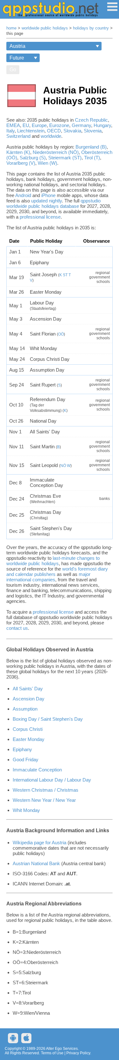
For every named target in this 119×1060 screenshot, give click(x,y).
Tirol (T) (92, 157)
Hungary (102, 125)
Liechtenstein (30, 130)
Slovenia (93, 130)
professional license (40, 217)
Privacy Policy (78, 1053)
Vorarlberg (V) (20, 163)
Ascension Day (28, 698)
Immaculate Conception (37, 769)
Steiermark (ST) (65, 157)
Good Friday (25, 759)
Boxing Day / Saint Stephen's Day (48, 719)
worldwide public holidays (45, 28)
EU (26, 125)
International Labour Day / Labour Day (52, 779)
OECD (54, 130)
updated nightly (46, 200)
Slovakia (72, 130)
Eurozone (59, 125)
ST (65, 275)
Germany (81, 125)
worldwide (51, 136)
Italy (10, 130)
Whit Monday (26, 810)
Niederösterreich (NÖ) (56, 152)
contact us (17, 628)
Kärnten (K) (18, 152)
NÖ (63, 465)
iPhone (48, 195)
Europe (39, 125)
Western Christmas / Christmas (45, 790)
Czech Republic (91, 120)
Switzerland (18, 136)
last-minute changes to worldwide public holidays (53, 560)
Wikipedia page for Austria (39, 842)
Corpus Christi (28, 729)
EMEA (13, 125)
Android (23, 195)
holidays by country (91, 28)
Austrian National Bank (36, 863)
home (11, 28)
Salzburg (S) (33, 157)
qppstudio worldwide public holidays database (53, 203)
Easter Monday (28, 739)
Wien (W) (47, 163)
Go (13, 69)
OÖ (61, 334)
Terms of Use (52, 1053)
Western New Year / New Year (44, 800)
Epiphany (22, 749)
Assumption (25, 709)
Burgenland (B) (91, 147)
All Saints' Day (28, 688)
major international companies (48, 577)
